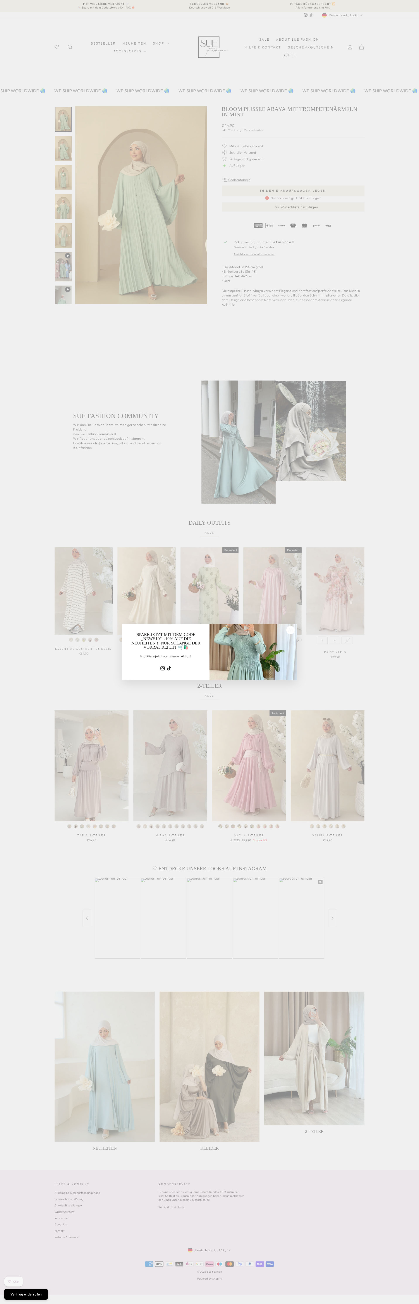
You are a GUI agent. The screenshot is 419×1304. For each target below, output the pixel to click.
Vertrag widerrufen (26, 1294)
